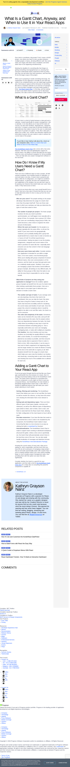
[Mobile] (61, 47)
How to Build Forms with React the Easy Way (16, 543)
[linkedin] (62, 105)
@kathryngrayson (35, 514)
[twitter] (59, 105)
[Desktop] (61, 50)
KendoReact (20, 471)
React (33, 30)
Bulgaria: (10, 666)
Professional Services (7, 640)
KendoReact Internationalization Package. (35, 441)
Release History (6, 633)
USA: (10, 661)
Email (56, 88)
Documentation (6, 631)
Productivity (58, 55)
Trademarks (60, 746)
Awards (3, 716)
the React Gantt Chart (26, 89)
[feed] (59, 108)
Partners (4, 641)
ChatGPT (20, 50)
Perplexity (30, 50)
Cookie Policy (18, 764)
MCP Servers (4, 617)
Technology (4, 714)
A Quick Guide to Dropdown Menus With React (17, 550)
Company (4, 713)
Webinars (4, 638)
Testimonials (5, 654)
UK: (9, 662)
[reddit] (56, 108)
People (57, 58)
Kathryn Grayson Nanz (14, 28)
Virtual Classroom (6, 643)
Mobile (57, 47)
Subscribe (61, 99)
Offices (3, 723)
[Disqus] (26, 588)
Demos (3, 629)
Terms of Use (5, 755)
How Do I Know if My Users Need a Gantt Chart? (7, 67)
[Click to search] (66, 69)
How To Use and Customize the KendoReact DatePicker (20, 537)
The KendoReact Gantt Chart (24, 149)
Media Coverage (6, 720)
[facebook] (56, 105)
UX (25, 471)
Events (3, 645)
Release (57, 61)
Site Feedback (5, 757)
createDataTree (32, 426)
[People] (61, 58)
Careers (3, 721)
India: (10, 664)
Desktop (57, 50)
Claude (39, 50)
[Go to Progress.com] (4, 705)
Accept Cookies (50, 762)
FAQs (3, 646)
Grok (47, 50)
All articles (57, 37)
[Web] (61, 44)
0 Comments (39, 30)
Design (57, 52)
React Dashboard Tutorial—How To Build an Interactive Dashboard (23, 557)
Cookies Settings (63, 762)
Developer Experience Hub (9, 627)
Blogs (3, 636)
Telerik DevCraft (5, 610)
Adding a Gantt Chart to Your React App (6, 72)
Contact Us (4, 659)
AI (55, 63)
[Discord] (3, 683)
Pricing (3, 622)
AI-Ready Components (15, 617)
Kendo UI (3, 613)
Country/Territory (59, 93)
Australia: (11, 668)
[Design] (61, 52)
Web (29, 30)
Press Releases (6, 718)
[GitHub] (3, 682)
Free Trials (4, 620)
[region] (35, 763)
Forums (3, 634)
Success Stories (6, 652)
